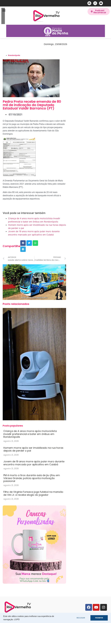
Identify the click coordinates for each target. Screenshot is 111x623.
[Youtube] (101, 3)
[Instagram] (95, 3)
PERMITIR (99, 618)
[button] (3, 10)
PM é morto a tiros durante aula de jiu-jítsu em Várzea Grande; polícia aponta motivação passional (31, 478)
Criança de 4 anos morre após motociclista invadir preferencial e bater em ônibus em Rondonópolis (30, 434)
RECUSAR (81, 618)
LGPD (17, 619)
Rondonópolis (14, 55)
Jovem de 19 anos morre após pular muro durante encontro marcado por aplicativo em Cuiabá (33, 463)
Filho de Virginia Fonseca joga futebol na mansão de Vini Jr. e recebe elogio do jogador (33, 493)
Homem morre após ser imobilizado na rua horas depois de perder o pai (33, 449)
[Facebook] (89, 3)
